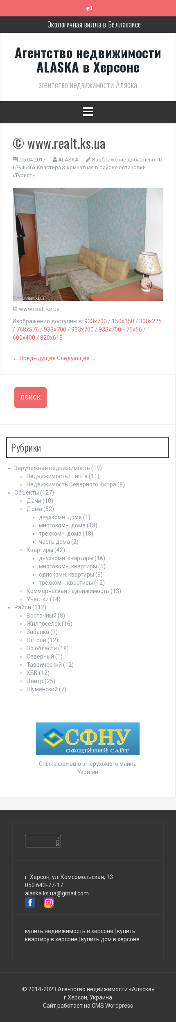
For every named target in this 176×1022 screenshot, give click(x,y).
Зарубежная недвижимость (52, 468)
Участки (38, 599)
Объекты (26, 492)
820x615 (51, 337)
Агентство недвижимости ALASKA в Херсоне (88, 59)
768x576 (27, 329)
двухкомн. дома (60, 517)
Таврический (44, 664)
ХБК (32, 673)
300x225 (150, 321)
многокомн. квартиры (68, 566)
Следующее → (77, 358)
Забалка (38, 632)
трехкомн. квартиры (66, 582)
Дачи (34, 500)
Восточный (41, 615)
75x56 (134, 329)
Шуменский (42, 689)
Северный (40, 656)
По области (42, 648)
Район (22, 607)
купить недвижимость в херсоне (69, 931)
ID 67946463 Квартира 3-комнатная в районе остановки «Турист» (87, 167)
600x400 (24, 337)
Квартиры (40, 550)
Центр (35, 681)
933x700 (95, 321)
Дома (34, 509)
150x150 (123, 321)
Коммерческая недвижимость (68, 591)
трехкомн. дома (60, 533)
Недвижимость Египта (57, 476)
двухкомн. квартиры (66, 558)
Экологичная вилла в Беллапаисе (94, 24)
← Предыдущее (34, 358)
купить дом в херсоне (110, 939)
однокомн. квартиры (66, 574)
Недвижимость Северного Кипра (71, 484)
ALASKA (68, 160)
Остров (36, 640)
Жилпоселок (44, 623)
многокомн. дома (62, 525)
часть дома (54, 541)
